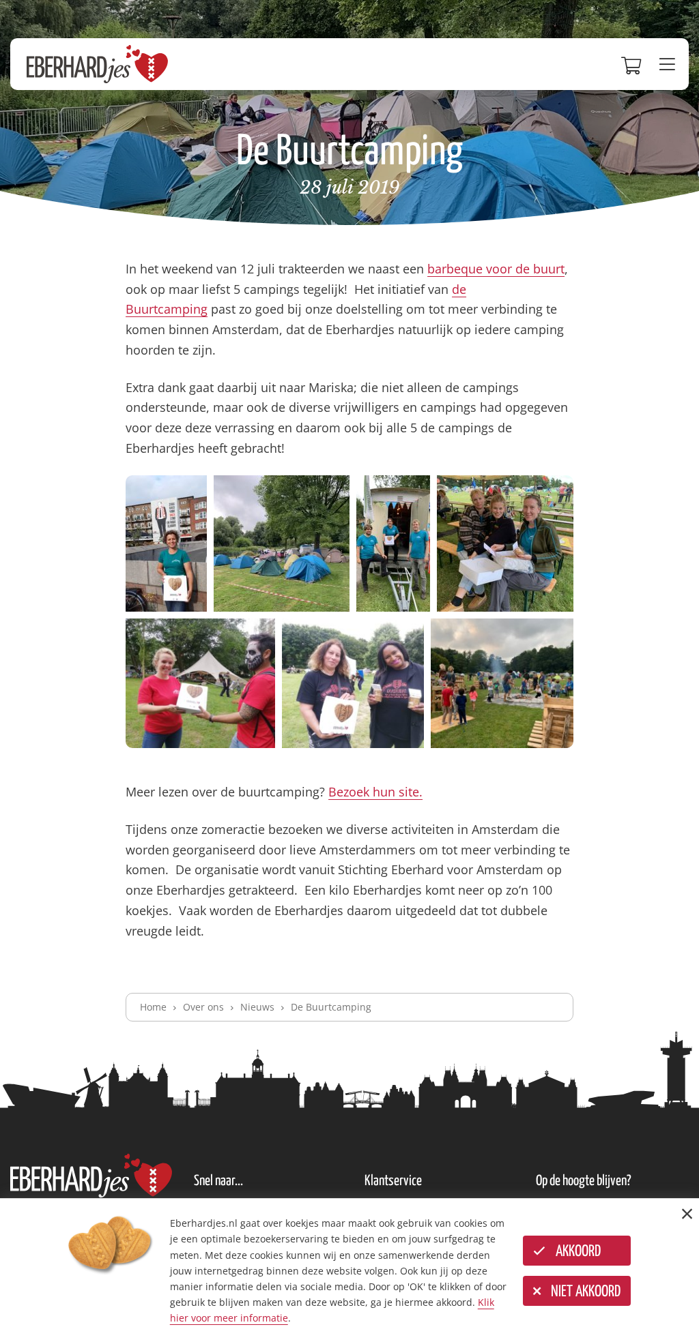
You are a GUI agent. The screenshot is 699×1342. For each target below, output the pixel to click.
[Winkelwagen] (633, 64)
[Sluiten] (687, 1213)
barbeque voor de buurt (496, 268)
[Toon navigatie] (671, 64)
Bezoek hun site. (375, 792)
